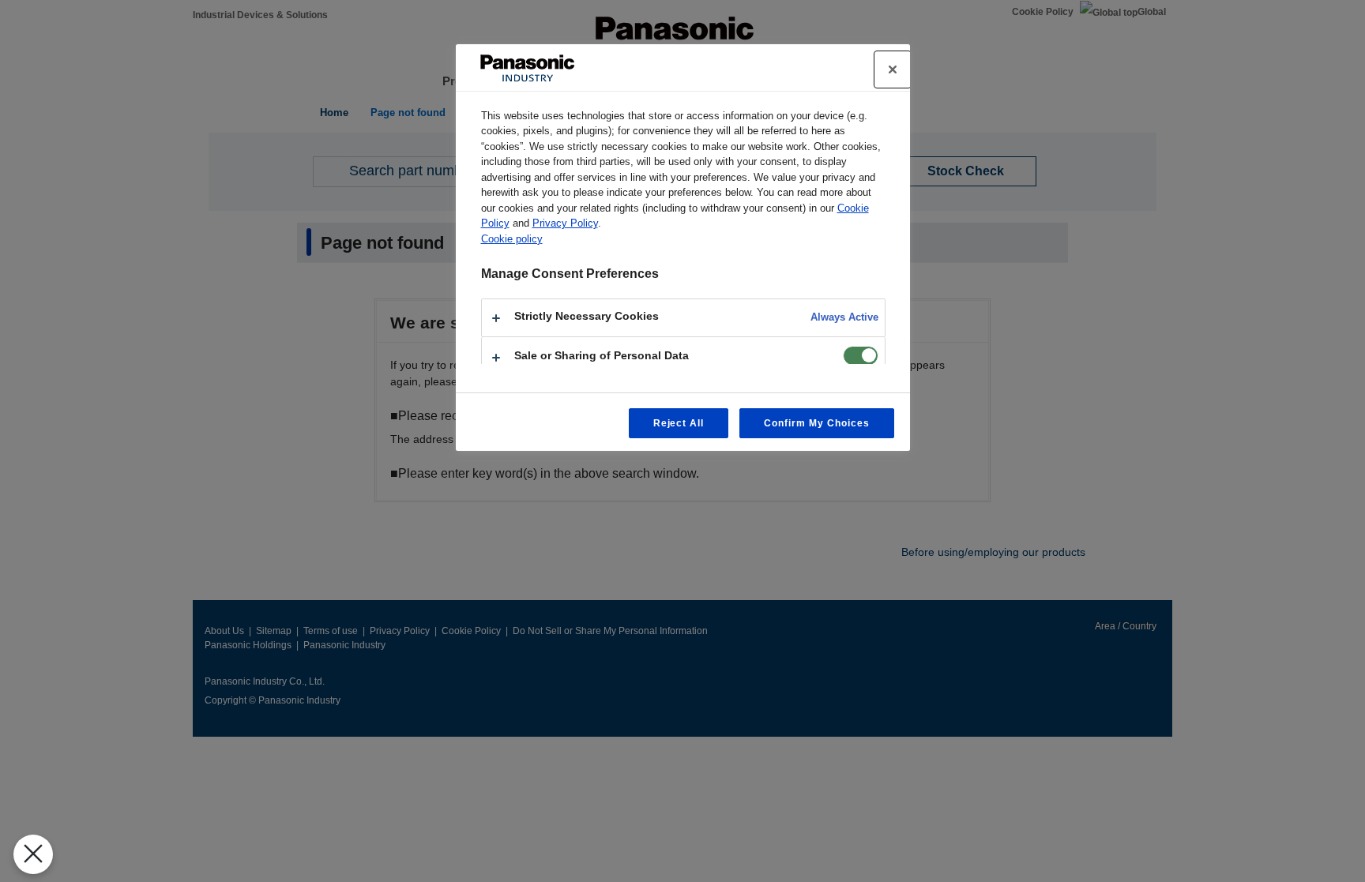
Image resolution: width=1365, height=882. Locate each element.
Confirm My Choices (816, 423)
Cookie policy (512, 239)
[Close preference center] (892, 69)
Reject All (679, 423)
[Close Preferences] (33, 854)
